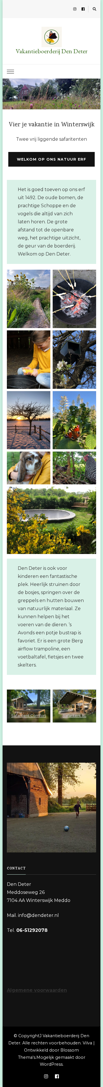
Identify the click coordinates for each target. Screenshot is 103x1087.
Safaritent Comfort (28, 715)
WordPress (51, 1064)
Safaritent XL (74, 715)
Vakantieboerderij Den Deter (52, 51)
